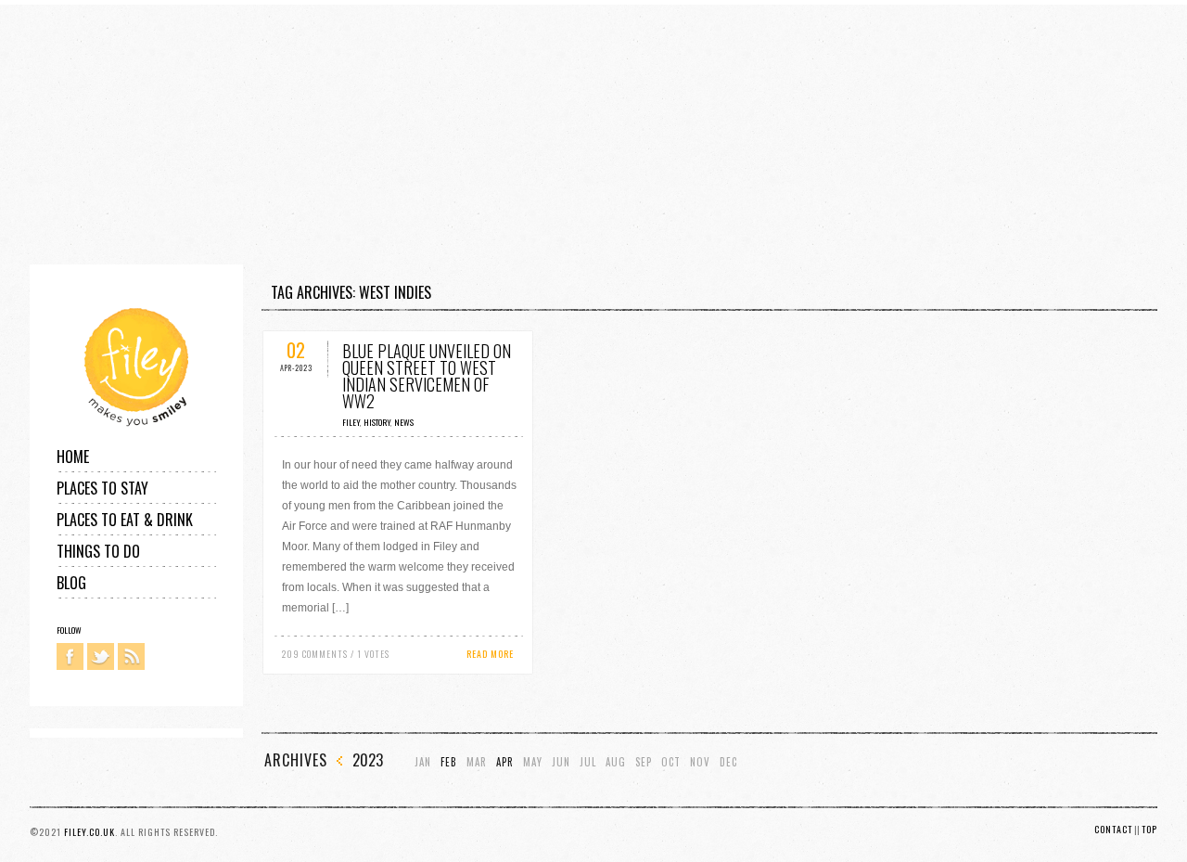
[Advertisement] (556, 134)
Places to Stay (102, 488)
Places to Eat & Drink (125, 519)
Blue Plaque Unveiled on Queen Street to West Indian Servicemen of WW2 (426, 376)
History (377, 422)
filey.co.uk (89, 832)
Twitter (100, 656)
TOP (1149, 829)
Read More (490, 654)
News (404, 422)
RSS (131, 656)
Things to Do (98, 551)
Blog (71, 583)
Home (73, 456)
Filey (351, 422)
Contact (1113, 829)
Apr (505, 762)
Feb (448, 762)
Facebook (70, 656)
